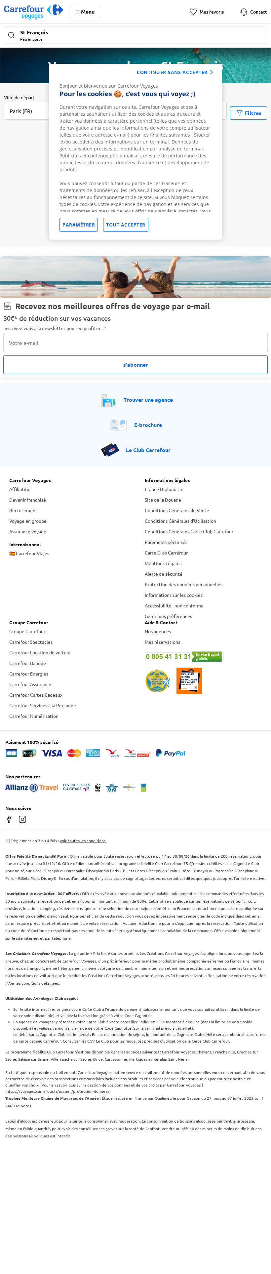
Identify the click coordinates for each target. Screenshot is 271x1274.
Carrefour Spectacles (31, 642)
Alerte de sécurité (163, 574)
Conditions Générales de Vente (177, 510)
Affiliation (19, 489)
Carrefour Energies (28, 674)
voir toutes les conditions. (83, 840)
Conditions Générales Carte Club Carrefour (189, 531)
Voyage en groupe (28, 521)
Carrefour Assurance (30, 684)
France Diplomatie (164, 489)
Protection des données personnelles (183, 584)
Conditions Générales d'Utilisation (180, 521)
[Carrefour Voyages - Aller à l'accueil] (33, 12)
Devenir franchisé (27, 500)
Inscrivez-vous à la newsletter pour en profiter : (54, 328)
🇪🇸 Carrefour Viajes (29, 553)
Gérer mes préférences (168, 616)
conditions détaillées (40, 983)
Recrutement (23, 510)
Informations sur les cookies (174, 595)
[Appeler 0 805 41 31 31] (203, 656)
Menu (88, 11)
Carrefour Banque (27, 663)
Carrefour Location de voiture (40, 652)
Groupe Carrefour (27, 631)
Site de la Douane (163, 500)
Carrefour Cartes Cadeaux (35, 695)
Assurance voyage (27, 531)
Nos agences (158, 631)
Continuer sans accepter (172, 72)
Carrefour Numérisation (33, 716)
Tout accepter (125, 225)
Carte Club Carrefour (166, 552)
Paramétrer (78, 225)
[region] (135, 152)
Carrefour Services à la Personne (42, 705)
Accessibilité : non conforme (174, 605)
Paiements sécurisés (166, 542)
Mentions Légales (163, 563)
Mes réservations (162, 642)
